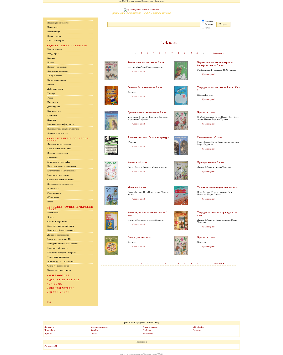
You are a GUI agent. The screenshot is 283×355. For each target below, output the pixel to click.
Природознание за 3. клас (210, 162)
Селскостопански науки (58, 266)
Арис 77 (48, 333)
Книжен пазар (147, 1)
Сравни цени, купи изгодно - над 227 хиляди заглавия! (141, 13)
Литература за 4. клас (139, 237)
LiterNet (122, 1)
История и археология (57, 153)
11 (197, 53)
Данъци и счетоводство (58, 235)
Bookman (147, 330)
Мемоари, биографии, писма (60, 124)
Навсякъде (209, 21)
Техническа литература (58, 257)
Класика (51, 58)
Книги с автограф (55, 40)
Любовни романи (55, 89)
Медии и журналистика (58, 175)
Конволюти (52, 27)
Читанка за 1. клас (137, 162)
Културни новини (133, 1)
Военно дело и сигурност (59, 270)
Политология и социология (60, 184)
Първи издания (54, 36)
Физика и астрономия (57, 221)
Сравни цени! (138, 71)
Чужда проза (53, 53)
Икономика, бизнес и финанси (61, 230)
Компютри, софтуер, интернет (61, 252)
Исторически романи (57, 67)
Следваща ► (218, 53)
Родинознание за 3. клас (209, 137)
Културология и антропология (61, 171)
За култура (159, 1)
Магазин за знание (99, 327)
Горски (94, 333)
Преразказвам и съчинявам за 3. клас (147, 112)
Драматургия (53, 106)
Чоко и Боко (49, 330)
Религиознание (54, 193)
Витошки (197, 330)
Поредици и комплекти (58, 23)
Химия (50, 217)
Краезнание (52, 157)
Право (50, 201)
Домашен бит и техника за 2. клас (145, 87)
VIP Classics (198, 327)
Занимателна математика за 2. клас (146, 62)
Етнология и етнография (58, 162)
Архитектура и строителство (60, 261)
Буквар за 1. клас (206, 112)
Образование (53, 197)
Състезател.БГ (50, 346)
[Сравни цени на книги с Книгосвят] (141, 10)
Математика (53, 212)
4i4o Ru (94, 330)
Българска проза (54, 49)
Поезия (50, 62)
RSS (49, 302)
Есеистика (52, 115)
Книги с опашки (150, 327)
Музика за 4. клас (137, 187)
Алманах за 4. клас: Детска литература (148, 137)
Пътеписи (51, 120)
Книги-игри (52, 102)
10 (190, 53)
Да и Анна (49, 327)
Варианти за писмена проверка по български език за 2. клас (215, 64)
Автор (208, 28)
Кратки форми (54, 111)
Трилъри (51, 93)
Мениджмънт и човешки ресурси (62, 243)
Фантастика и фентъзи (57, 71)
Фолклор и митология (57, 133)
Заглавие (209, 24)
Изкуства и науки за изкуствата (61, 166)
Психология (53, 188)
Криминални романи (56, 80)
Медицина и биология (57, 248)
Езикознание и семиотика (59, 148)
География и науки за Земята (60, 226)
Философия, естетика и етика (60, 179)
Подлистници (53, 31)
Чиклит (50, 84)
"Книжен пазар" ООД (153, 354)
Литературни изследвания (59, 144)
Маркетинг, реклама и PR (59, 239)
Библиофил (148, 333)
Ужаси (50, 98)
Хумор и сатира (54, 75)
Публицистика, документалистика (63, 129)
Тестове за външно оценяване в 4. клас (217, 187)
